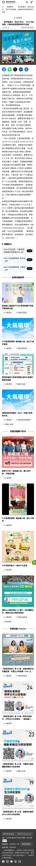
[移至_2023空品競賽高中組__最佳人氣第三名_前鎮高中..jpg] (18, 59)
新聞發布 (10, 7)
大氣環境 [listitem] (19, 18)
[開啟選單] (32, 2)
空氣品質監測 (22, 617)
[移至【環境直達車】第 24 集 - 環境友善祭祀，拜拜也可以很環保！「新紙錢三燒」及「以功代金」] (18, 703)
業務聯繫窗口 (26, 844)
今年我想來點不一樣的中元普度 (14, 566)
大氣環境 (8, 312)
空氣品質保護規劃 (23, 420)
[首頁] (3, 7)
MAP (4, 841)
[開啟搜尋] (27, 2)
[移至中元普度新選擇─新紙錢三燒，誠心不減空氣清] (18, 334)
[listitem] (3, 861)
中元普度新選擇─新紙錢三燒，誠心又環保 (18, 519)
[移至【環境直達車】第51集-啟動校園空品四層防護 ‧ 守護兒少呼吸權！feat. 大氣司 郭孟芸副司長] (18, 656)
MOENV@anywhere (24, 834)
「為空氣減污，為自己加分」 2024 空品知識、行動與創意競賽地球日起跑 (18, 9)
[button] (18, 499)
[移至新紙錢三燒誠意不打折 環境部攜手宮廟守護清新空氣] (18, 298)
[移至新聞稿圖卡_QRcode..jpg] (18, 43)
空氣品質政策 (22, 312)
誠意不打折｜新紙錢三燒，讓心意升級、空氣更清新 (16, 472)
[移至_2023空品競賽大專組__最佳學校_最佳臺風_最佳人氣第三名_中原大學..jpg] (7, 59)
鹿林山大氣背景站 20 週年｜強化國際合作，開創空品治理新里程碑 (18, 611)
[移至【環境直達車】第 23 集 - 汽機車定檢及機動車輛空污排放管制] (18, 751)
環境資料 (8, 621)
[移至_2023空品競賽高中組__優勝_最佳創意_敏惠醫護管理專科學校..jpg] (29, 59)
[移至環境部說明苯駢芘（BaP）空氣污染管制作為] (18, 408)
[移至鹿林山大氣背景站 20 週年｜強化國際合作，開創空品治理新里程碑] (18, 591)
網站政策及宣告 (8, 834)
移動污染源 (21, 384)
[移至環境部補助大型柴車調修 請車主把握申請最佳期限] (18, 370)
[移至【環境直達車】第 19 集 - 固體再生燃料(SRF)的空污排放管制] (18, 799)
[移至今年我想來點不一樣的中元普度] (18, 547)
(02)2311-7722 (14, 844)
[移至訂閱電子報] (34, 562)
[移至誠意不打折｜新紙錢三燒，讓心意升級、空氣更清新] (18, 452)
